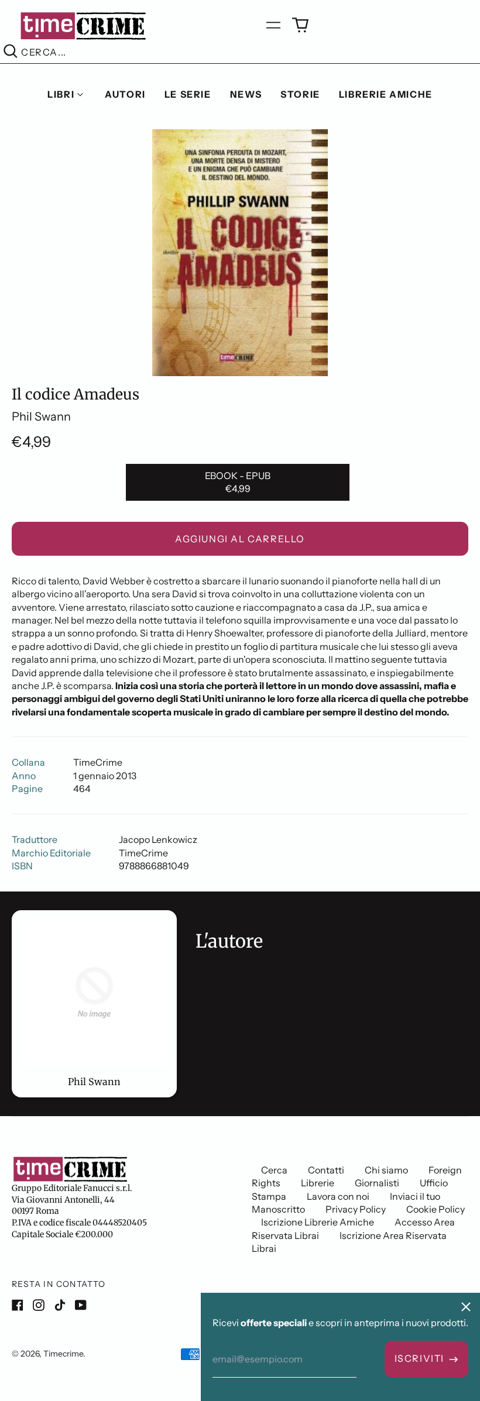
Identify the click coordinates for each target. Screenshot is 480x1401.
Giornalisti (377, 1183)
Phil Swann (41, 416)
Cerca (274, 1170)
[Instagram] (38, 1305)
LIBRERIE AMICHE (386, 94)
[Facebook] (17, 1305)
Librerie (317, 1183)
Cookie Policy (435, 1209)
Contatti (326, 1170)
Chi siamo (386, 1170)
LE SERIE (187, 94)
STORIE (300, 94)
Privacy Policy (355, 1209)
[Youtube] (81, 1305)
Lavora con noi (338, 1196)
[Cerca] (10, 52)
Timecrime (63, 1353)
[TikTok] (60, 1305)
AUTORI (125, 94)
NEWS (246, 94)
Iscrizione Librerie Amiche (317, 1222)
